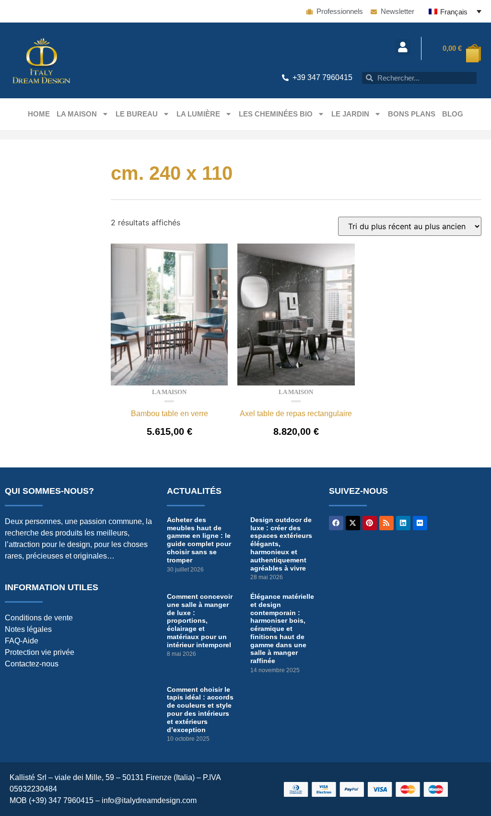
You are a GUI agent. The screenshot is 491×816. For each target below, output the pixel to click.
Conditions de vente (39, 618)
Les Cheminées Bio (276, 114)
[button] (403, 47)
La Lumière (198, 114)
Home (39, 114)
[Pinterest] (369, 523)
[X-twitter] (353, 523)
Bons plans (411, 114)
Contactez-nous (31, 664)
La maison (77, 114)
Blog (452, 114)
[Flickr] (420, 523)
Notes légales (28, 629)
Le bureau (137, 114)
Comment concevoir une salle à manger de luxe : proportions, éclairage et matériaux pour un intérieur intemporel (200, 621)
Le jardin (350, 114)
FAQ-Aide (21, 641)
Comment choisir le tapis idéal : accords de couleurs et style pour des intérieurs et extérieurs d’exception (200, 710)
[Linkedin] (403, 523)
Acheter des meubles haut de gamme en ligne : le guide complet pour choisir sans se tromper (199, 540)
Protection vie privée (39, 652)
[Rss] (386, 523)
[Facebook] (336, 523)
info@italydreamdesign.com (149, 800)
